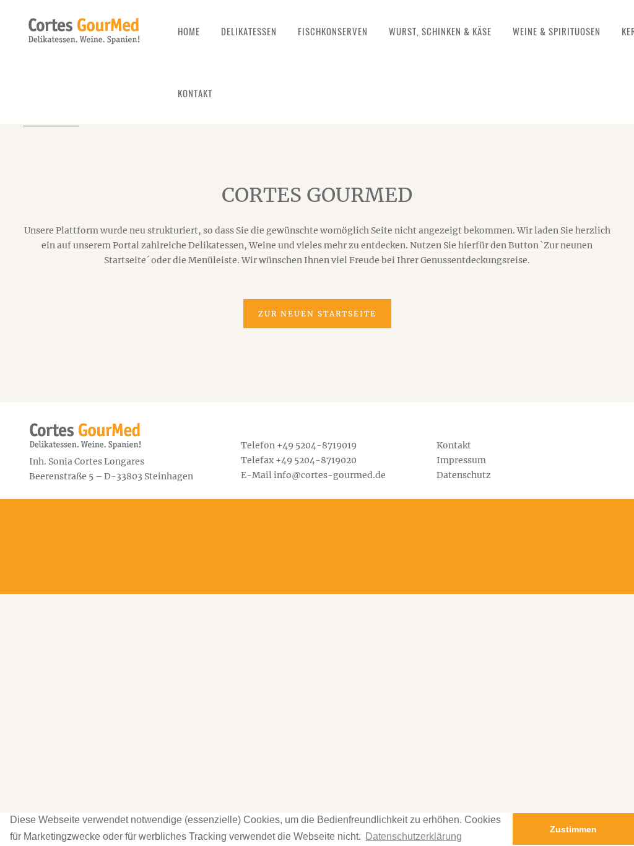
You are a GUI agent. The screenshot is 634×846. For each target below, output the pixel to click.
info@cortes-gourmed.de (330, 475)
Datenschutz (463, 475)
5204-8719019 (326, 445)
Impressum (461, 460)
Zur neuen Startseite (317, 313)
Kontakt (453, 445)
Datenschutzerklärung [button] (413, 836)
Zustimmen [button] (573, 829)
